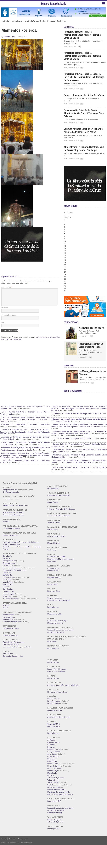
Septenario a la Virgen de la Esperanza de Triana (91, 345)
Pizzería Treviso (53, 699)
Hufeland (6, 499)
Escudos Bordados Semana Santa (60, 630)
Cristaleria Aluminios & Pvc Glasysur (61, 509)
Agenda (12, 839)
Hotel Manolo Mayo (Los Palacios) (60, 559)
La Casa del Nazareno (11, 528)
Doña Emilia (7, 575)
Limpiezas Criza (53, 591)
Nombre (4, 307)
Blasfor (5, 521)
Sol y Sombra (8, 589)
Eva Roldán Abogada (11, 492)
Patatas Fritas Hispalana (56, 669)
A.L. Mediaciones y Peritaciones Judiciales (63, 685)
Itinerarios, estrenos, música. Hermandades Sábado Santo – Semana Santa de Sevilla (82, 34)
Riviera (5, 608)
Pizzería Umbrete (54, 701)
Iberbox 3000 (52, 529)
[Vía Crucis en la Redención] (71, 338)
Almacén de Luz (53, 568)
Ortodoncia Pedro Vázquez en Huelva (17, 647)
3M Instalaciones (53, 522)
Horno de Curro (9, 617)
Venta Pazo (7, 596)
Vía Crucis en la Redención (91, 327)
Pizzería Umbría (53, 703)
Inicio (3, 839)
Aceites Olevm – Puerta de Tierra (15, 505)
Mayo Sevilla (8, 584)
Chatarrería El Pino (10, 635)
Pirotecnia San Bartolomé (57, 692)
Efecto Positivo (53, 662)
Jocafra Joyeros (53, 488)
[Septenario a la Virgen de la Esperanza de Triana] (71, 354)
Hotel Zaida (51, 561)
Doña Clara (7, 572)
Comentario (6, 287)
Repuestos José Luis (55, 710)
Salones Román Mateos (12, 621)
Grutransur (51, 550)
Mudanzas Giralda (54, 614)
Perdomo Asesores (10, 535)
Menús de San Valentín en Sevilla (60, 794)
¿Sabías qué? (69, 365)
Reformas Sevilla (53, 726)
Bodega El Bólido (9, 561)
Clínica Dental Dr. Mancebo (13, 642)
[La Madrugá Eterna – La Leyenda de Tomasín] (71, 383)
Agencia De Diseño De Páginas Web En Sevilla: (72, 439)
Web (3, 322)
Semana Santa (9, 37)
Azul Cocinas (8, 653)
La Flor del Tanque (54, 768)
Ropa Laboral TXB (54, 801)
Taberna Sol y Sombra (56, 778)
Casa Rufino (7, 565)
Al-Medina (51, 740)
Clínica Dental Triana (11, 644)
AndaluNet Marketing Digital (58, 495)
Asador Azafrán (53, 742)
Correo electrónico (8, 315)
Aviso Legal (22, 839)
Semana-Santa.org (54, 812)
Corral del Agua (53, 756)
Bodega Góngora (9, 563)
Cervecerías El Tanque (11, 568)
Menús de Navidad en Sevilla (58, 792)
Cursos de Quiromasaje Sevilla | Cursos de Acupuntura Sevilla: (25, 424)
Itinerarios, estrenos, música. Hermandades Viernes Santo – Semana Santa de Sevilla (82, 55)
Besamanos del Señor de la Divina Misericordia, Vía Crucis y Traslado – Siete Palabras (84, 113)
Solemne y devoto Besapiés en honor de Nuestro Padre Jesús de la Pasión (83, 130)
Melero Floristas (53, 543)
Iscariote (6, 605)
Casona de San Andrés (56, 556)
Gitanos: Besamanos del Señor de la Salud (84, 95)
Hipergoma (51, 641)
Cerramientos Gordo (11, 628)
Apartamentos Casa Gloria (13, 512)
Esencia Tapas (8, 577)
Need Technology (54, 577)
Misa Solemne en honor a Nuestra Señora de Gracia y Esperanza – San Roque (34, 21)
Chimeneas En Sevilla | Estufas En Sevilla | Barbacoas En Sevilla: (77, 414)
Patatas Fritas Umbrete (56, 671)
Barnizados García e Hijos (13, 656)
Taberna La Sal (8, 591)
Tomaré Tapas (8, 594)
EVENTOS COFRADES (71, 322)
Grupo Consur (52, 502)
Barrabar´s (7, 556)
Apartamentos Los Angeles (13, 515)
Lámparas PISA (53, 570)
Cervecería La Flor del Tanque (14, 570)
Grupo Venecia (8, 614)
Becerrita (6, 558)
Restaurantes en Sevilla (56, 789)
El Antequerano (53, 828)
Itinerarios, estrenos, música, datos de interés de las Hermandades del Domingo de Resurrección (84, 77)
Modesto (6, 587)
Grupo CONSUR (53, 724)
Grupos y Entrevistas (55, 598)
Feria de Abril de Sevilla (56, 536)
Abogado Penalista (10, 489)
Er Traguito (7, 579)
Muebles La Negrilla (55, 623)
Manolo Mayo (8, 582)
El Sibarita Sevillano (10, 598)
